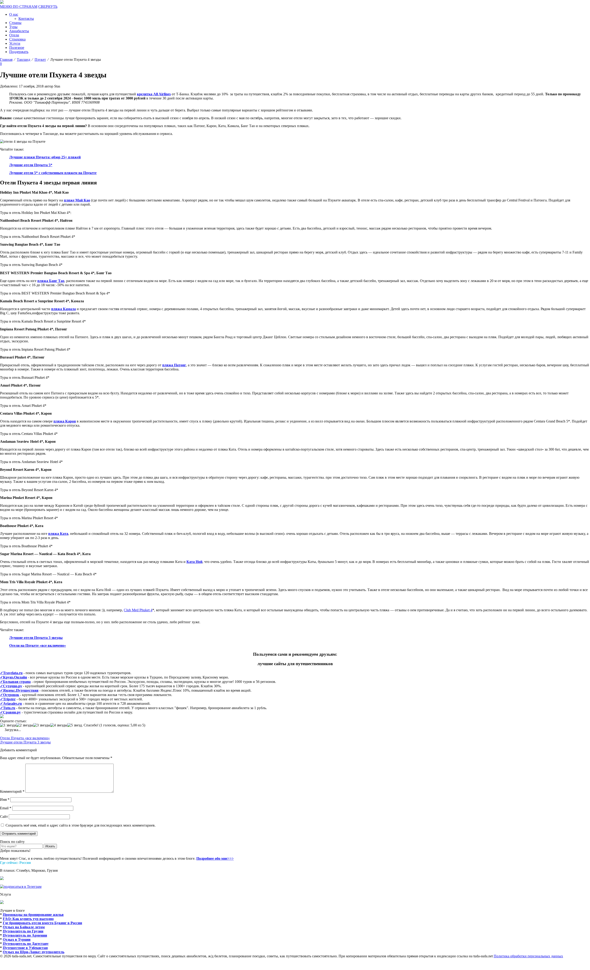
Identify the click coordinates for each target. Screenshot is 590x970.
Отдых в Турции (16, 939)
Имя (4, 799)
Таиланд (23, 59)
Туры (13, 27)
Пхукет (40, 59)
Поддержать (18, 52)
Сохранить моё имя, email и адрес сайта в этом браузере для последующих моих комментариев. (81, 825)
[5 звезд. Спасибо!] (82, 725)
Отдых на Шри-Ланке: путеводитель (33, 952)
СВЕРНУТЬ (47, 7)
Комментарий (12, 791)
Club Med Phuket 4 (138, 610)
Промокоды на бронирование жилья (33, 915)
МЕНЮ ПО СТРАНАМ (18, 7)
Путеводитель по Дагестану (26, 944)
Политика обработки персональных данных (528, 956)
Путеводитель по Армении (25, 935)
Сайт (4, 817)
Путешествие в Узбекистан (25, 948)
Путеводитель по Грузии (23, 931)
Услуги (14, 43)
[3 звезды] (41, 725)
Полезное (16, 48)
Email (5, 808)
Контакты (26, 18)
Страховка (17, 39)
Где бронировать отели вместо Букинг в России (42, 923)
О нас (13, 14)
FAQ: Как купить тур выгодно (28, 919)
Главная (6, 59)
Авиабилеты (19, 31)
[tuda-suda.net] (2, 2)
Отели (14, 35)
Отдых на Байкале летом (24, 927)
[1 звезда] (8, 725)
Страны (15, 23)
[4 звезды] (58, 725)
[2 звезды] (24, 725)
